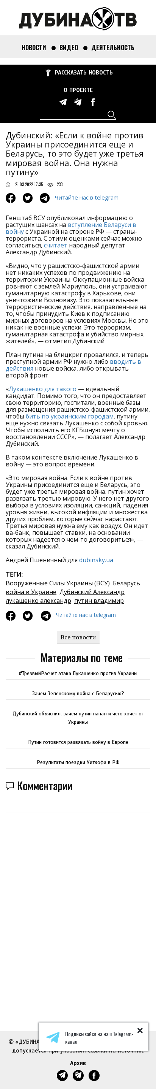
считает (55, 245)
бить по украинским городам (70, 416)
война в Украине (31, 592)
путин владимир (99, 600)
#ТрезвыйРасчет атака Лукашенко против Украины (78, 673)
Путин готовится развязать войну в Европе (78, 742)
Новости (34, 47)
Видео (68, 47)
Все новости (78, 637)
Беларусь (126, 583)
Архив (78, 1063)
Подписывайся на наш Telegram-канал (99, 1037)
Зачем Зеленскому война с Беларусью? (78, 693)
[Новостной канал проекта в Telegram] (63, 102)
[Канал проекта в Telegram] (78, 102)
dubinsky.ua (96, 560)
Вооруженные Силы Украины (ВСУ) (58, 583)
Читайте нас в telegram (87, 197)
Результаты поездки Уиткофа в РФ (78, 762)
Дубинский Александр (92, 592)
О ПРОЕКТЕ (78, 90)
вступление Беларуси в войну (71, 228)
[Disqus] (78, 916)
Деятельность (112, 47)
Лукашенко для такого (42, 389)
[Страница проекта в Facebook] (93, 102)
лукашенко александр (38, 600)
